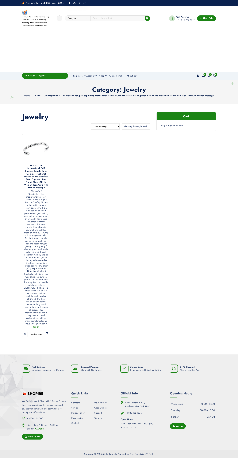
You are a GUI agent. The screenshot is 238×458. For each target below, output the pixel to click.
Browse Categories (37, 75)
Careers (98, 418)
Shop (102, 75)
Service (74, 407)
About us (131, 75)
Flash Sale (207, 18)
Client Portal (115, 75)
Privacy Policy (78, 412)
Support (98, 412)
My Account (89, 75)
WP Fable (149, 454)
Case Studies (100, 407)
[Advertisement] (119, 51)
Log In (76, 75)
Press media (77, 418)
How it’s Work (100, 402)
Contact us (178, 426)
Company (75, 402)
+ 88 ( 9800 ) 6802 (185, 19)
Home (27, 95)
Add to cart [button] (36, 334)
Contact (75, 423)
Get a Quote (33, 436)
